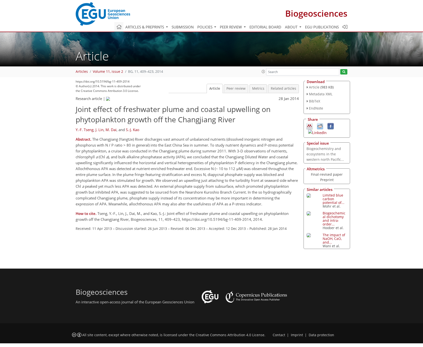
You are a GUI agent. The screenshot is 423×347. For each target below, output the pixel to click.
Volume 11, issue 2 (108, 71)
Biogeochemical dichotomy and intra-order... (334, 218)
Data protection (321, 335)
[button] (263, 71)
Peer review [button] (231, 27)
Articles (82, 71)
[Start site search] (343, 72)
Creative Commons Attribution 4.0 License (230, 335)
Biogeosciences (316, 13)
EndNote (316, 108)
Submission (183, 27)
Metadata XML (320, 94)
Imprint (297, 335)
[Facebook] (330, 125)
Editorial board (265, 27)
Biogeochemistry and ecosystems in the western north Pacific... (325, 154)
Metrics (258, 88)
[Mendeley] (309, 125)
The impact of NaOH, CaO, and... (334, 239)
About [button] (291, 27)
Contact (279, 335)
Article (214, 88)
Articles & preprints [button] (145, 27)
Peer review (236, 88)
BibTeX (314, 101)
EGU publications (322, 27)
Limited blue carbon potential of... (333, 199)
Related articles (283, 88)
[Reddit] (320, 125)
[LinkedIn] (317, 132)
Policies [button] (205, 27)
